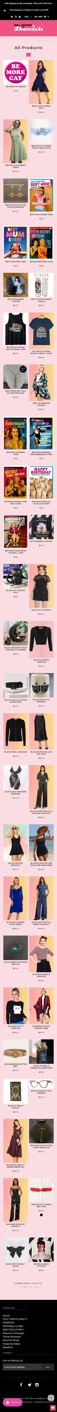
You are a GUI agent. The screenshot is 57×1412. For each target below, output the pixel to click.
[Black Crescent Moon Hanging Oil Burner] (15, 633)
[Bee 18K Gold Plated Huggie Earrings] (15, 190)
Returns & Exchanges (13, 1333)
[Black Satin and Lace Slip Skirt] (41, 731)
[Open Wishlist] (53, 1408)
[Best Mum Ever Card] (15, 242)
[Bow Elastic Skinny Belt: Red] (41, 1190)
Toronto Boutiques (12, 1336)
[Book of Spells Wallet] (15, 1091)
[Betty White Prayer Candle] (41, 285)
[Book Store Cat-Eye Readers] (41, 1084)
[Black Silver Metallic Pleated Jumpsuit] (41, 787)
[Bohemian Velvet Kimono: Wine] (41, 1005)
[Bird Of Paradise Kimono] (41, 382)
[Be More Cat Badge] (15, 72)
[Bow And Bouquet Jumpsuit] (15, 1200)
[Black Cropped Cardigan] (41, 639)
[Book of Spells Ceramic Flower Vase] (41, 1051)
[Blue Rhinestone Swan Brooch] (15, 948)
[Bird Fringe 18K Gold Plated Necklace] (15, 376)
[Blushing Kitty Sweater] (15, 1005)
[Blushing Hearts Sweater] (41, 954)
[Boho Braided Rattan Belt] (15, 1050)
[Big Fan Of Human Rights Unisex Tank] (15, 328)
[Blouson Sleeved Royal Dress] (15, 898)
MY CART (42, 16)
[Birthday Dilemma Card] (15, 433)
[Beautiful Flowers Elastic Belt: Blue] (41, 131)
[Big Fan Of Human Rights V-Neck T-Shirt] (41, 330)
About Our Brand (11, 1340)
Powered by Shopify (44, 1402)
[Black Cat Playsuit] (41, 586)
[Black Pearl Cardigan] (15, 731)
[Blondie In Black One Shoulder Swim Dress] (41, 842)
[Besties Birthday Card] (41, 242)
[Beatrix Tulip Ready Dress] (15, 141)
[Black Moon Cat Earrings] (41, 685)
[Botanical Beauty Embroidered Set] (15, 1141)
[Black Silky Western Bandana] (15, 777)
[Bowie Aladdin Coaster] (41, 1249)
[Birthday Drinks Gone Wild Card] (15, 482)
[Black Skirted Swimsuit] (15, 842)
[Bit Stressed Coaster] (41, 527)
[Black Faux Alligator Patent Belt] (15, 685)
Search (6, 1315)
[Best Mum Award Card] (41, 195)
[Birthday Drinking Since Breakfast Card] (41, 433)
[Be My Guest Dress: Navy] (41, 82)
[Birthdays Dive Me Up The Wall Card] (15, 532)
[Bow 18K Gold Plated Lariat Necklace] (41, 1131)
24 (37, 1287)
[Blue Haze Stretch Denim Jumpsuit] (41, 898)
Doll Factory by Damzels (32, 1398)
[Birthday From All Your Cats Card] (41, 482)
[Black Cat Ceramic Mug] (15, 576)
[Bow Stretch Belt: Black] (15, 1249)
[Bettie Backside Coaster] (15, 285)
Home (39, 41)
